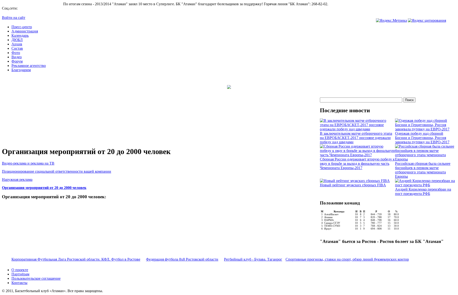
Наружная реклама (17, 179)
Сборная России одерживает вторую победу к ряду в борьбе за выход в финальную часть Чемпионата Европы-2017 (357, 163)
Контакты (19, 283)
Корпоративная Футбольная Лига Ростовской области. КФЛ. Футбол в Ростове (75, 259)
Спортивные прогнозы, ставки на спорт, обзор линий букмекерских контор (347, 259)
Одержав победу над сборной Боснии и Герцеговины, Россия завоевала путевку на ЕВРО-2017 (422, 137)
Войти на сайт (13, 18)
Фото (15, 53)
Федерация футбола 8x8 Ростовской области (182, 259)
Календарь (20, 35)
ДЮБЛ (17, 40)
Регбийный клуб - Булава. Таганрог (253, 259)
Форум (17, 61)
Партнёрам (20, 274)
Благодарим (21, 70)
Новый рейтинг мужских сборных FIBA (353, 185)
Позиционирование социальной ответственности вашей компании (56, 171)
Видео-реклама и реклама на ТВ (28, 163)
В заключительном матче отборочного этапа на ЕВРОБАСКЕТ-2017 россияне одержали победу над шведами (356, 137)
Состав (17, 48)
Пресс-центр (21, 27)
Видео (16, 57)
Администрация (24, 31)
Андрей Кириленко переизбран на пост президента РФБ (423, 191)
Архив (16, 44)
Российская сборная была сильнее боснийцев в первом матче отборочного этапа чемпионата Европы (422, 169)
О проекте (19, 270)
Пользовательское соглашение (36, 278)
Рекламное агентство (28, 66)
